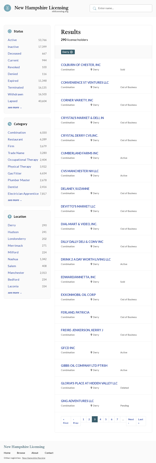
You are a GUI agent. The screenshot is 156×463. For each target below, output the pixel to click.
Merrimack (15, 245)
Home (7, 452)
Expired (13, 80)
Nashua (13, 259)
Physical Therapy (19, 166)
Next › (131, 421)
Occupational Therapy (23, 159)
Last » (140, 421)
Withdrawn (15, 94)
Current (13, 60)
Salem (12, 266)
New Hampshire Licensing (41, 8)
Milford (13, 252)
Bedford (13, 279)
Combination (17, 132)
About (35, 452)
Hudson (13, 232)
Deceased (14, 53)
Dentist (13, 187)
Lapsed (13, 101)
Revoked (14, 67)
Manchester (16, 272)
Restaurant (15, 139)
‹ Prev (75, 421)
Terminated (16, 87)
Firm (11, 146)
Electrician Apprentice (23, 193)
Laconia (13, 286)
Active (12, 40)
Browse (21, 452)
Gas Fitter (15, 173)
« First (65, 421)
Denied (13, 74)
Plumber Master (19, 180)
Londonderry (17, 238)
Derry (12, 225)
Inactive (13, 46)
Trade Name (16, 153)
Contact (49, 452)
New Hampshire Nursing (33, 458)
